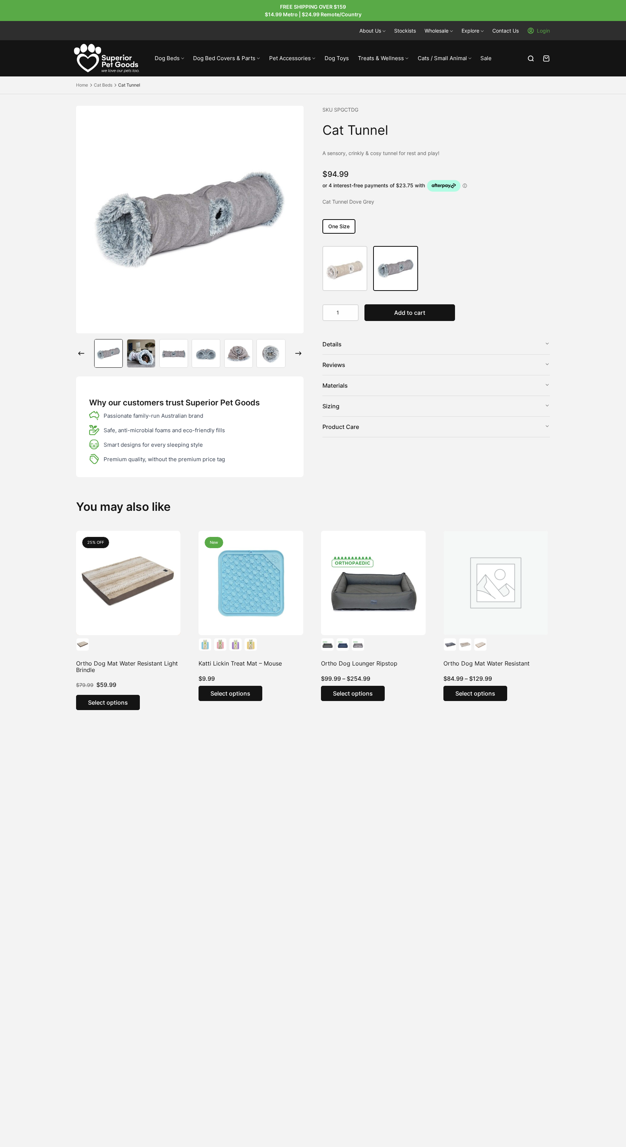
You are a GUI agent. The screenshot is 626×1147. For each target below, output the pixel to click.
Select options (108, 702)
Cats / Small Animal (442, 58)
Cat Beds (103, 85)
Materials (335, 385)
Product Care (340, 426)
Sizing (330, 406)
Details (332, 344)
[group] (108, 353)
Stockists (405, 31)
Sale (486, 58)
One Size (339, 226)
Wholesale (436, 31)
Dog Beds (167, 58)
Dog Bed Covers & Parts (224, 58)
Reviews (333, 364)
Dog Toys (337, 58)
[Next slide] (298, 354)
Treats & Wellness (381, 58)
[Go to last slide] (81, 354)
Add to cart (409, 312)
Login (543, 31)
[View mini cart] (546, 58)
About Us (370, 31)
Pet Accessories (290, 58)
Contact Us (505, 31)
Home (82, 85)
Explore (470, 31)
